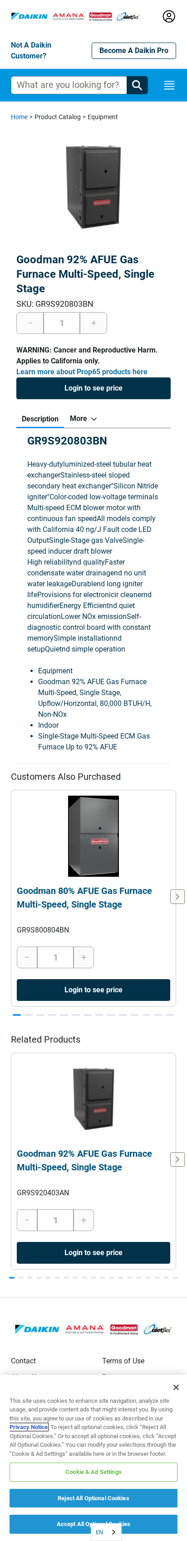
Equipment (103, 117)
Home (19, 117)
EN (99, 1532)
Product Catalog (57, 117)
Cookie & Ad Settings (93, 1472)
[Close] (176, 1387)
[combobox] (106, 1532)
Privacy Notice (29, 1427)
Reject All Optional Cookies (93, 1498)
